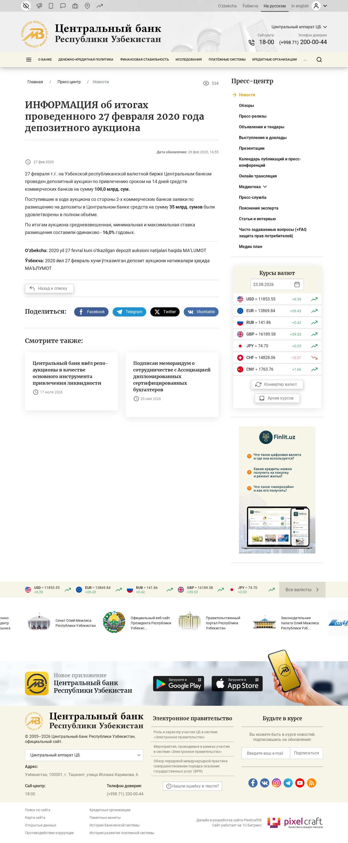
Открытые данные (40, 825)
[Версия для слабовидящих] (26, 6)
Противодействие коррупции (49, 833)
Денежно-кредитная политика (85, 59)
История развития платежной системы (121, 833)
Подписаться (306, 753)
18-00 (266, 42)
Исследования (189, 59)
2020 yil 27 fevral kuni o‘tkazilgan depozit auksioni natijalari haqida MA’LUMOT (127, 250)
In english (300, 6)
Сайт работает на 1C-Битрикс (237, 825)
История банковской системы (114, 825)
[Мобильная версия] (51, 6)
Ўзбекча (250, 6)
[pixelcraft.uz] (295, 822)
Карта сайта (35, 818)
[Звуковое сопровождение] (39, 6)
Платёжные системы (227, 59)
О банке (45, 59)
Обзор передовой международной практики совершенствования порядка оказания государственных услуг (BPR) (190, 766)
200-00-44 (303, 42)
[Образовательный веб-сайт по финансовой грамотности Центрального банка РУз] (277, 489)
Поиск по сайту (37, 810)
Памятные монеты (105, 818)
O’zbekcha (227, 6)
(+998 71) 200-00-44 (125, 794)
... (305, 59)
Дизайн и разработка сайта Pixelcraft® (229, 820)
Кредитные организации (274, 59)
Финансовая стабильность (144, 59)
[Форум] (63, 6)
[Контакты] (87, 6)
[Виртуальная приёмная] (75, 6)
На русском (275, 6)
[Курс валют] (99, 6)
